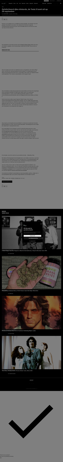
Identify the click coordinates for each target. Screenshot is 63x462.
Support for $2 (32, 235)
